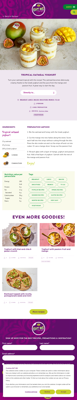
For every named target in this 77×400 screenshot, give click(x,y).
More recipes (39, 312)
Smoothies (44, 100)
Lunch (30, 100)
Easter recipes (56, 195)
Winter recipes (37, 200)
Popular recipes (38, 190)
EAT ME (38, 9)
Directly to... (29, 92)
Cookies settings (31, 392)
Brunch (51, 100)
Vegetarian (36, 205)
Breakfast (23, 100)
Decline (47, 392)
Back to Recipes (11, 16)
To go (57, 100)
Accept (63, 392)
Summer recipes (38, 195)
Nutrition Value (43, 111)
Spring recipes (57, 190)
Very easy (54, 200)
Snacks (36, 100)
